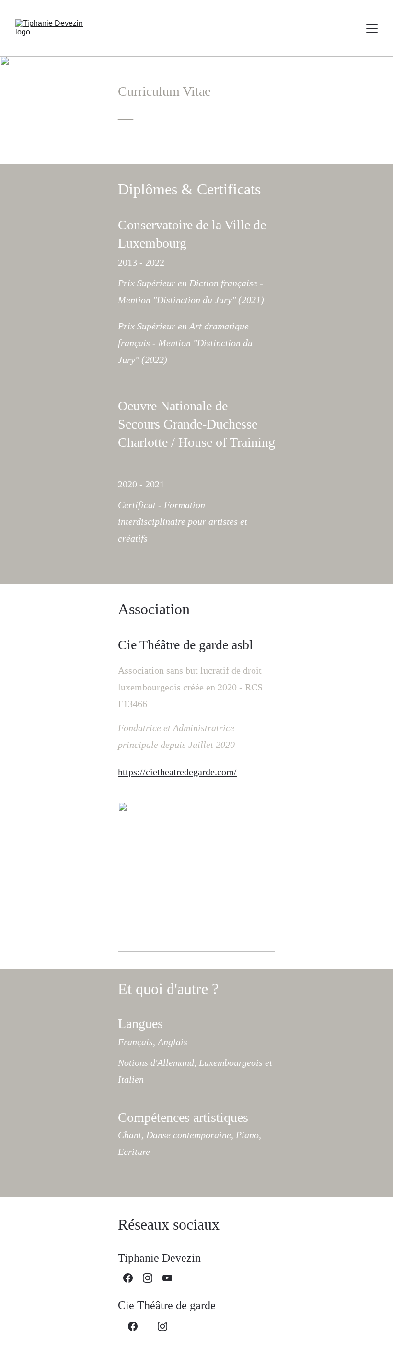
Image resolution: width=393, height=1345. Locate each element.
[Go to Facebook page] (128, 1278)
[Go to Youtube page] (167, 1278)
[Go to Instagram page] (147, 1278)
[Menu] (372, 28)
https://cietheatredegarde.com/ (177, 772)
